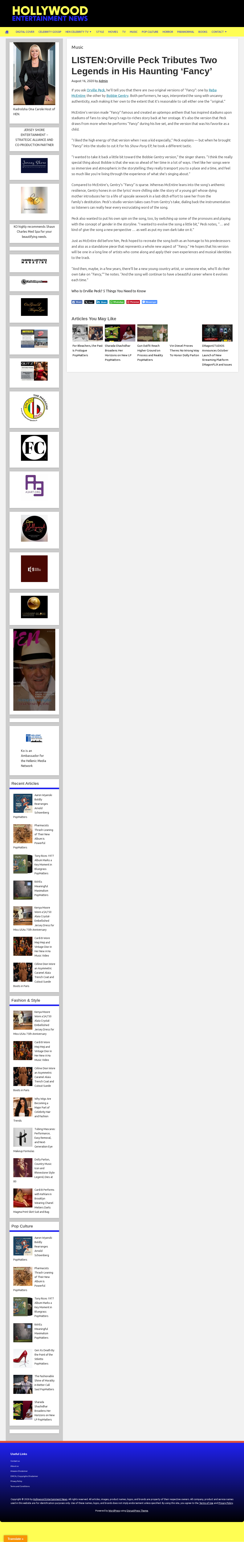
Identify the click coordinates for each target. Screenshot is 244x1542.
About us (14, 1466)
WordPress (114, 1510)
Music (134, 31)
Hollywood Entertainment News (50, 1499)
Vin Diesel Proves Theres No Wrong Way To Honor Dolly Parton (184, 350)
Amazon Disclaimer (19, 1471)
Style (100, 31)
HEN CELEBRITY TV (77, 31)
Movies (113, 31)
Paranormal (185, 31)
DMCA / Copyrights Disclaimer (24, 1476)
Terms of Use (206, 1503)
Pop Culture (150, 31)
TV (124, 31)
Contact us (15, 1461)
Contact (218, 31)
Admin (103, 81)
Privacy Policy (16, 1481)
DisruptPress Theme (137, 1510)
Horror (168, 31)
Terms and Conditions (20, 1486)
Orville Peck (96, 90)
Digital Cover (25, 31)
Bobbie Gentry (117, 95)
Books (202, 31)
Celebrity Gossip (50, 31)
